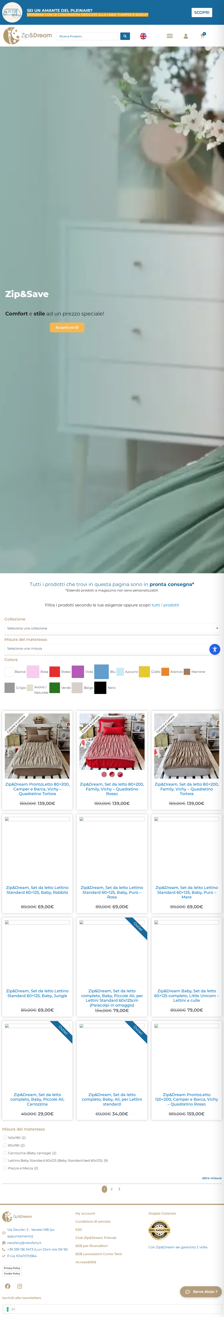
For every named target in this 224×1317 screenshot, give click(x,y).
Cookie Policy (12, 1273)
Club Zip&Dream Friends (95, 1238)
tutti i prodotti (165, 605)
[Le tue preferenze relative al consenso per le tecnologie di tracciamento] (8, 1309)
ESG (78, 1229)
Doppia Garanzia (162, 1213)
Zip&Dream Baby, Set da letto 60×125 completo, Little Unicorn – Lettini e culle (186, 996)
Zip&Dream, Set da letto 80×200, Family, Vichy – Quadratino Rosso (112, 789)
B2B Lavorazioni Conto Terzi (98, 1254)
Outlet (138, 926)
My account (85, 1213)
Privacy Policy (12, 1268)
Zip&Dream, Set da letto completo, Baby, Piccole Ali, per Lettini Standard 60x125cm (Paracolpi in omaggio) (112, 998)
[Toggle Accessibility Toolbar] (215, 649)
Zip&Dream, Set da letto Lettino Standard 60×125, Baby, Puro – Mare (187, 892)
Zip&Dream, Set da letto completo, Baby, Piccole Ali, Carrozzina (37, 1099)
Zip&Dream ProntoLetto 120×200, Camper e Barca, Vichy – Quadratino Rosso (186, 1099)
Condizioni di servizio (93, 1221)
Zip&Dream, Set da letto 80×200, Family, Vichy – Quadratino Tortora (187, 789)
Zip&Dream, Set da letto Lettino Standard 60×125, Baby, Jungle (37, 993)
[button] (170, 36)
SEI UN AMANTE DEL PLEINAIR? (60, 10)
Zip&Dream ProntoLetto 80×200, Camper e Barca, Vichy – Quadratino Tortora (37, 789)
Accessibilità (85, 1262)
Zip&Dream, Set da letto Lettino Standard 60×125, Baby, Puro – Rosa (112, 892)
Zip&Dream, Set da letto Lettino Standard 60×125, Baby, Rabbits (37, 890)
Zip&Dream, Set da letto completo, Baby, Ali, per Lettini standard (112, 1099)
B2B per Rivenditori (91, 1246)
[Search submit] (125, 36)
